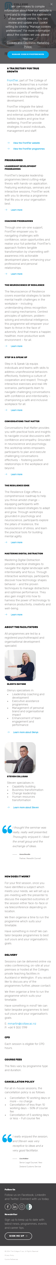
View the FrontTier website (26, 143)
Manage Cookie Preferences (28, 54)
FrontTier (12, 80)
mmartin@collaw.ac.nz (22, 1023)
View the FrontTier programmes (29, 149)
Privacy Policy (9, 1255)
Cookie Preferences (11, 1259)
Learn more (16, 210)
